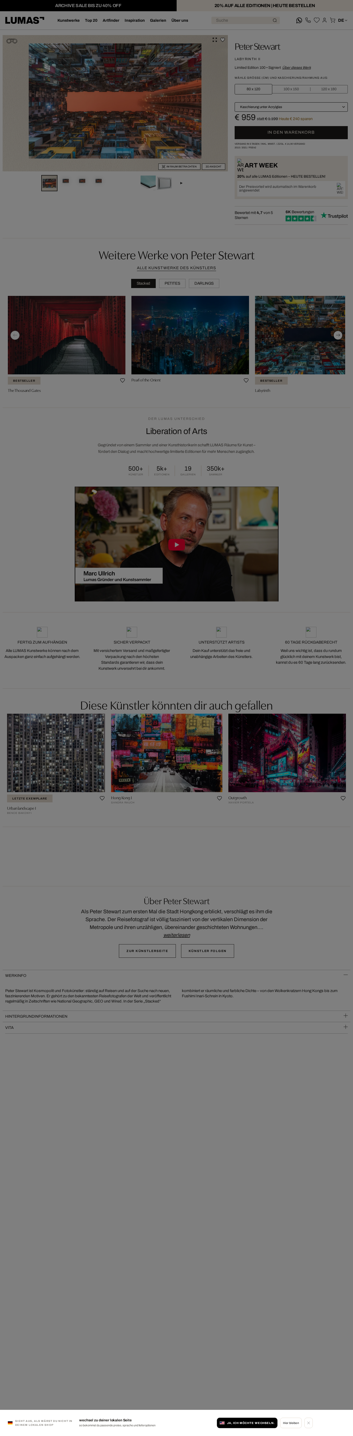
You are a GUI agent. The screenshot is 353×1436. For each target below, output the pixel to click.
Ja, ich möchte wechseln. (251, 1422)
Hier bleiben (291, 1422)
